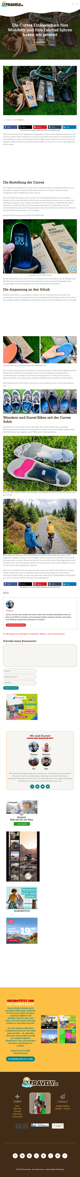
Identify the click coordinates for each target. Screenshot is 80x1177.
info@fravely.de (62, 1106)
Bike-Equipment (12, 634)
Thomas (20, 120)
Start (17, 1106)
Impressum (17, 1114)
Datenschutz (17, 1117)
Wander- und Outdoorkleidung (52, 634)
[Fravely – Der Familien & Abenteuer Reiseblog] (12, 4)
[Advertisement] (40, 162)
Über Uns (17, 1109)
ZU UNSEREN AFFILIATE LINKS (20, 1059)
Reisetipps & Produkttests (29, 634)
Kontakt (17, 1111)
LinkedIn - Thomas (62, 1109)
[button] (73, 4)
